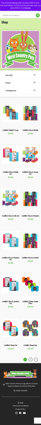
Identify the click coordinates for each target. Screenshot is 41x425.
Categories (11, 90)
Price (8, 83)
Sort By (9, 75)
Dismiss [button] (28, 8)
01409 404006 (21, 391)
